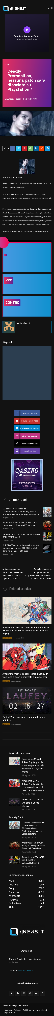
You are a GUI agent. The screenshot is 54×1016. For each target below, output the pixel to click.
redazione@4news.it (26, 970)
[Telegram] (47, 148)
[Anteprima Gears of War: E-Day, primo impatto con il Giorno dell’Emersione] (47, 525)
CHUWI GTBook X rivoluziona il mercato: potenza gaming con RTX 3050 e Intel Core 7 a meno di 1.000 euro (21, 548)
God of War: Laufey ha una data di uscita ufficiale (24, 718)
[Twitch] (42, 993)
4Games (6, 681)
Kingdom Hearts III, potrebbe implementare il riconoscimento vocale (39, 575)
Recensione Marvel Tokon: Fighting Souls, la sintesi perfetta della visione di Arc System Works (26, 631)
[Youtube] (36, 993)
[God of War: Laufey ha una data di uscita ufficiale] (27, 700)
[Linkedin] (36, 148)
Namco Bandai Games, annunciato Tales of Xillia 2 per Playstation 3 (14, 575)
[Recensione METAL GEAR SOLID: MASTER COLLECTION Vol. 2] (47, 536)
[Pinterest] (24, 148)
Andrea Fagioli (14, 99)
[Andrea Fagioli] (9, 327)
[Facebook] (12, 148)
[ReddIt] (41, 148)
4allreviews (7, 638)
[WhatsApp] (30, 148)
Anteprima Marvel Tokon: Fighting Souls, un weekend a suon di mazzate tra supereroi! (25, 675)
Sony (7, 64)
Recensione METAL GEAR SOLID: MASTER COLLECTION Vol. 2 (22, 536)
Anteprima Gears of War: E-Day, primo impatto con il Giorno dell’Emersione (20, 524)
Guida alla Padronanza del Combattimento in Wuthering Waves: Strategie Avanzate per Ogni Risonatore (21, 511)
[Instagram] (30, 993)
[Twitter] (18, 148)
